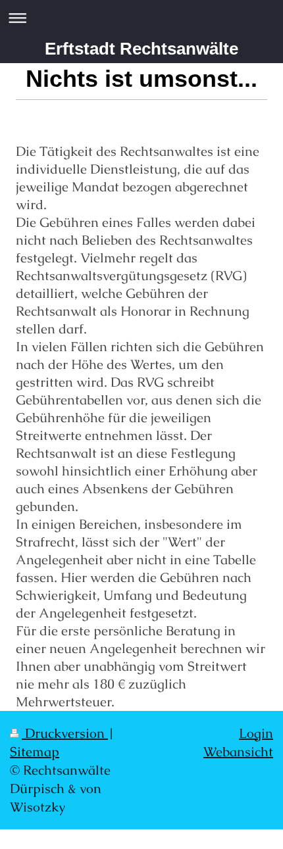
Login (256, 733)
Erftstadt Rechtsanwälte (141, 49)
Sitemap (34, 751)
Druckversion (65, 733)
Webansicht (238, 751)
